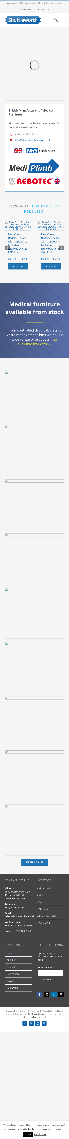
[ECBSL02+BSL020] (51, 222)
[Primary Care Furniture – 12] (34, 534)
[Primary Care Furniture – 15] (34, 697)
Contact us (12, 987)
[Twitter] (47, 994)
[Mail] (61, 994)
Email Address (46, 967)
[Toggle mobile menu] (62, 20)
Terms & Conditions (49, 916)
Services (11, 980)
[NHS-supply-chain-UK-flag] (34, 148)
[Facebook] (39, 994)
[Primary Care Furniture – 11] (34, 480)
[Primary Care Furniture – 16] (34, 751)
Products (11, 967)
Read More (40, 1134)
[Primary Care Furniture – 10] (34, 426)
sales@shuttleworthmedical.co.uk (33, 140)
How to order (13, 973)
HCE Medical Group (35, 1014)
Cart (41, 902)
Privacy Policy (46, 923)
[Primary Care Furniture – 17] (34, 805)
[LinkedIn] (54, 994)
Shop (41, 895)
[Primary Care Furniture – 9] (34, 371)
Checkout (43, 909)
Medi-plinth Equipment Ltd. (34, 1017)
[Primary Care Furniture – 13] (34, 588)
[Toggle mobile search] (56, 20)
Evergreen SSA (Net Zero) (18, 931)
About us (11, 959)
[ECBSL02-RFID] (18, 222)
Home (10, 953)
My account (45, 888)
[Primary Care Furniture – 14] (34, 643)
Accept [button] (28, 1134)
